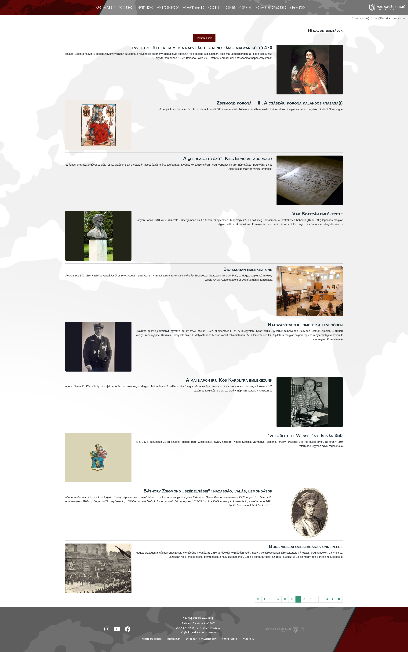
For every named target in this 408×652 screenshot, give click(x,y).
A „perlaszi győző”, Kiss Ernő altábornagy (227, 158)
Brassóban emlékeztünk (247, 269)
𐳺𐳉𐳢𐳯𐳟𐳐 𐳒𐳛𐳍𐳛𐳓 (230, 638)
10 (292, 599)
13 (270, 599)
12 (278, 599)
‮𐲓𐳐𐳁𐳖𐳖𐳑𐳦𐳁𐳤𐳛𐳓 (194, 7)
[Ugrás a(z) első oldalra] (339, 599)
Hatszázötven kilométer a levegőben (305, 324)
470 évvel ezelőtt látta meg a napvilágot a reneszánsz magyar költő (202, 47)
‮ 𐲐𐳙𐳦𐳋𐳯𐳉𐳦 (246, 7)
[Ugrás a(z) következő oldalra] (264, 599)
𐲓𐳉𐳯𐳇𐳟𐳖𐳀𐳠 (297, 7)
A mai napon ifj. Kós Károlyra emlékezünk (229, 380)
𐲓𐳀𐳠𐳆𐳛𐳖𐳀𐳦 (249, 638)
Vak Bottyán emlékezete (317, 213)
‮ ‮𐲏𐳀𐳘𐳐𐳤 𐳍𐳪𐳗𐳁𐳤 (106, 7)
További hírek (204, 38)
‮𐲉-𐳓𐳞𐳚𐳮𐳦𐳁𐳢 (145, 7)
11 (285, 599)
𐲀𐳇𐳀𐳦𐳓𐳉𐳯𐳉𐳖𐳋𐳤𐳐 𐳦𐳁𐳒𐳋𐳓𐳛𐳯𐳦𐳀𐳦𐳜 (201, 638)
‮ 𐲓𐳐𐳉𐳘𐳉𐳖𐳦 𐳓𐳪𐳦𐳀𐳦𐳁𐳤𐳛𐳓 (272, 7)
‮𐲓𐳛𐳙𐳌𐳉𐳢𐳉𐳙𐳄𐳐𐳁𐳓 (168, 7)
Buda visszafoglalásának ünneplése (306, 546)
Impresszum (173, 638)
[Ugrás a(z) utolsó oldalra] (258, 599)
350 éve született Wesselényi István (305, 435)
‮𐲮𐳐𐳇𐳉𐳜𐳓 (215, 7)
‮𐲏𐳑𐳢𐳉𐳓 (230, 7)
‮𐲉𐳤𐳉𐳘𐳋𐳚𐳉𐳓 (126, 7)
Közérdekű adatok (152, 638)
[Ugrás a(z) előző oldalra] (333, 599)
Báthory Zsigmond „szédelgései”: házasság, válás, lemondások (207, 490)
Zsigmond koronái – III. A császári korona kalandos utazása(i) (280, 102)
